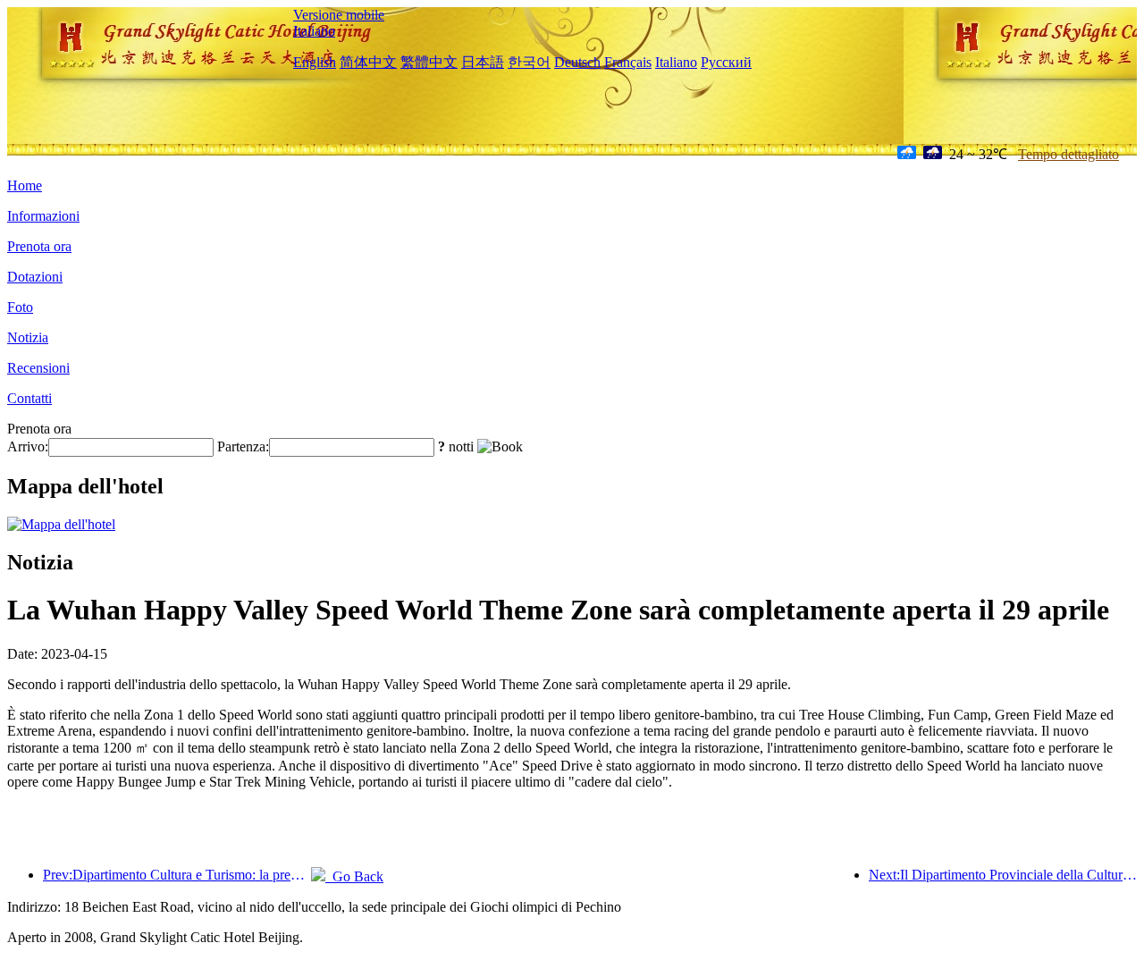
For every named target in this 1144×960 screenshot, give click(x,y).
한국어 (529, 62)
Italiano (314, 30)
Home (24, 185)
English (314, 62)
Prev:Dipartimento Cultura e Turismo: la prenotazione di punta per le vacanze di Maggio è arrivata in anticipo (177, 874)
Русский (726, 62)
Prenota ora (39, 246)
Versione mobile (338, 14)
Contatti (29, 398)
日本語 (482, 62)
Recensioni (38, 367)
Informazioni (43, 215)
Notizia (27, 337)
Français (628, 62)
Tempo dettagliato (1068, 154)
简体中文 (368, 62)
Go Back (354, 876)
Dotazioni (35, 276)
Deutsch (577, 62)
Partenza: (243, 446)
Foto (20, 307)
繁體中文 (429, 62)
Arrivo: (27, 446)
